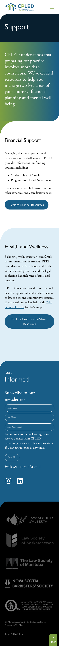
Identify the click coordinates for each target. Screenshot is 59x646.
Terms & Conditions (14, 634)
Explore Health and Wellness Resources (29, 321)
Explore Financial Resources (26, 205)
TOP (53, 642)
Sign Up (12, 457)
